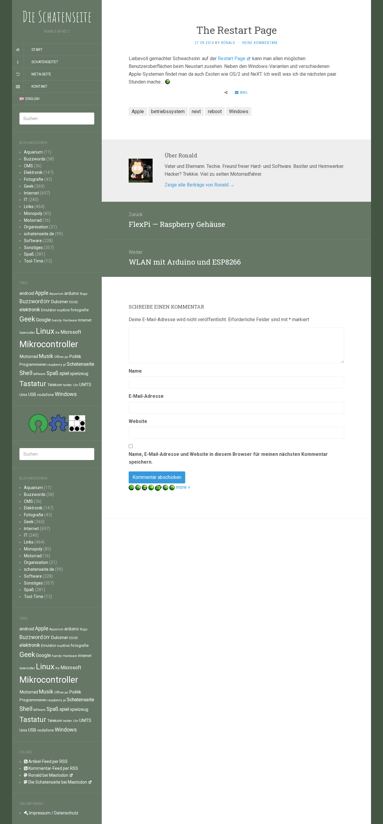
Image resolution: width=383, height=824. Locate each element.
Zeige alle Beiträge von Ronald (200, 185)
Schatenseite (80, 364)
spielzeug (79, 373)
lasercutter (27, 333)
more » (183, 487)
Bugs (83, 294)
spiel (64, 373)
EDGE (73, 302)
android (26, 293)
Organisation (36, 226)
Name (135, 371)
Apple (41, 293)
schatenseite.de (39, 233)
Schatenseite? (44, 62)
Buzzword (31, 301)
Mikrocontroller (48, 344)
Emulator (48, 310)
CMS (28, 165)
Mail (243, 92)
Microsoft (70, 332)
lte (57, 332)
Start (36, 50)
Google (43, 320)
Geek (29, 186)
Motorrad (33, 220)
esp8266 (63, 310)
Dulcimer (59, 301)
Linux (45, 331)
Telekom (54, 384)
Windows (66, 394)
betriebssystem (168, 111)
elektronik (29, 309)
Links (29, 206)
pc (66, 357)
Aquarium (33, 152)
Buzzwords (34, 159)
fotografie (80, 309)
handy (57, 320)
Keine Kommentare (260, 43)
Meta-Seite (41, 74)
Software (33, 240)
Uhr (75, 385)
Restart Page (231, 58)
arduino (71, 293)
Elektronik (33, 172)
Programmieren (32, 364)
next (196, 111)
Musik (46, 356)
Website (138, 421)
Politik (75, 356)
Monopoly (33, 213)
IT (26, 199)
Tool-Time (33, 261)
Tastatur (32, 384)
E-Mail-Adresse (146, 396)
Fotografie (33, 179)
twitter (67, 385)
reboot (215, 111)
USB (32, 394)
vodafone (45, 394)
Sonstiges (33, 247)
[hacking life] (77, 423)
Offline (59, 357)
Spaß (29, 254)
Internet (31, 193)
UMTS (85, 384)
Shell (25, 373)
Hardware (70, 320)
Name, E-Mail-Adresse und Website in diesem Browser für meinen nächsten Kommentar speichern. (228, 458)
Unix (23, 394)
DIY (47, 301)
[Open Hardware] (58, 423)
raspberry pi (56, 364)
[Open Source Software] (38, 423)
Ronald (228, 43)
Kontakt (39, 86)
